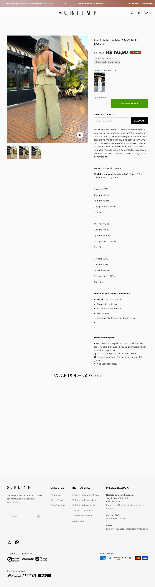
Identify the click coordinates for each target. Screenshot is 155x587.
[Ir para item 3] (36, 153)
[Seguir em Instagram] (9, 542)
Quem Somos (57, 500)
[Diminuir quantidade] (97, 104)
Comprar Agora (129, 103)
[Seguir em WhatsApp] (17, 542)
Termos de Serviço (82, 515)
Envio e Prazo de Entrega (85, 495)
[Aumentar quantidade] (107, 104)
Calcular (139, 121)
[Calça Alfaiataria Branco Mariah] (99, 82)
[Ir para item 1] (12, 153)
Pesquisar (55, 495)
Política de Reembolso (84, 505)
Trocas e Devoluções (83, 510)
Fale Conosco (57, 505)
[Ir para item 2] (24, 153)
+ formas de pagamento (107, 62)
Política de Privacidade (84, 500)
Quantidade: (100, 97)
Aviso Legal (78, 521)
